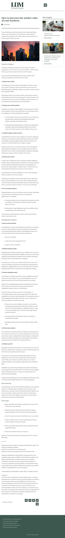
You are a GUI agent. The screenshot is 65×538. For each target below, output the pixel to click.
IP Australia (13, 286)
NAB (5, 441)
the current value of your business (16, 69)
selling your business (22, 431)
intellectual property (15, 416)
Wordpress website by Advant (33, 534)
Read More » (48, 38)
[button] (45, 5)
